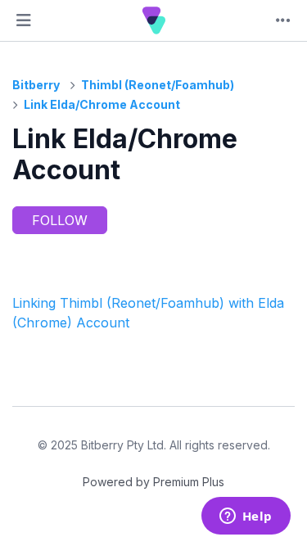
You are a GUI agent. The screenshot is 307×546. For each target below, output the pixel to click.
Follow (60, 220)
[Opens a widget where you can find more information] (246, 517)
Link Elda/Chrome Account (102, 104)
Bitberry (36, 85)
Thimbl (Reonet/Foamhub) (157, 85)
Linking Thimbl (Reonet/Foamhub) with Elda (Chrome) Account (148, 313)
